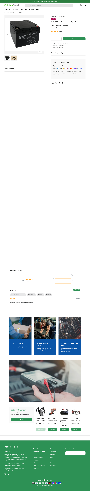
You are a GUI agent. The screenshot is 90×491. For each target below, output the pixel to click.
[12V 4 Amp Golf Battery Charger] (40, 412)
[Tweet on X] (56, 83)
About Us (52, 454)
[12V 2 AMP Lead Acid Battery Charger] (64, 412)
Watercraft (36, 460)
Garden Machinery (38, 457)
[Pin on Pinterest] (62, 83)
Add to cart (74, 38)
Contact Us (53, 451)
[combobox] (49, 5)
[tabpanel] (45, 302)
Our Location (53, 449)
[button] (84, 5)
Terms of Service (54, 463)
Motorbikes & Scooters (39, 451)
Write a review (77, 289)
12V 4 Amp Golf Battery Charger (40, 419)
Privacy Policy (53, 460)
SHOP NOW (21, 419)
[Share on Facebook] (59, 83)
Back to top (45, 438)
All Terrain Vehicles (38, 449)
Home (5, 12)
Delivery (52, 457)
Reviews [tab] (13, 290)
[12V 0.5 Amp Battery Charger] (76, 412)
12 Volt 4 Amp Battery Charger (52, 419)
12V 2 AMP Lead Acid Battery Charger (64, 420)
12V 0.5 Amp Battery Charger (76, 419)
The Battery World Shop (47, 485)
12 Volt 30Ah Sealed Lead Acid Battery (15, 12)
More (37, 9)
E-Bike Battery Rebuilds (39, 465)
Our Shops (31, 9)
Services (15, 9)
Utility (34, 463)
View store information (58, 47)
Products (7, 9)
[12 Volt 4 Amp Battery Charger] (52, 412)
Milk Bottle (49, 480)
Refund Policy (53, 465)
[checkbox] (48, 294)
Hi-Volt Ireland (54, 16)
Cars (34, 454)
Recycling (24, 9)
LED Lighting (36, 468)
